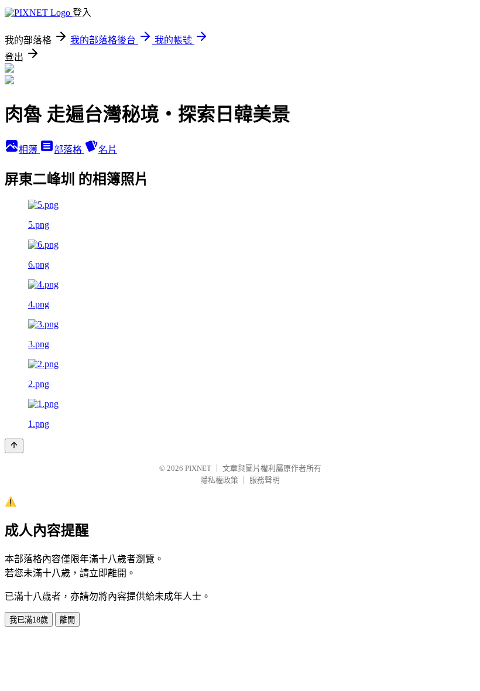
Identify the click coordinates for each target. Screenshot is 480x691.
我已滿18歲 (28, 619)
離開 (67, 619)
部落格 (69, 150)
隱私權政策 (219, 480)
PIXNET (198, 468)
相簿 (29, 150)
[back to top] (14, 446)
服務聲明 (264, 480)
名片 (107, 150)
